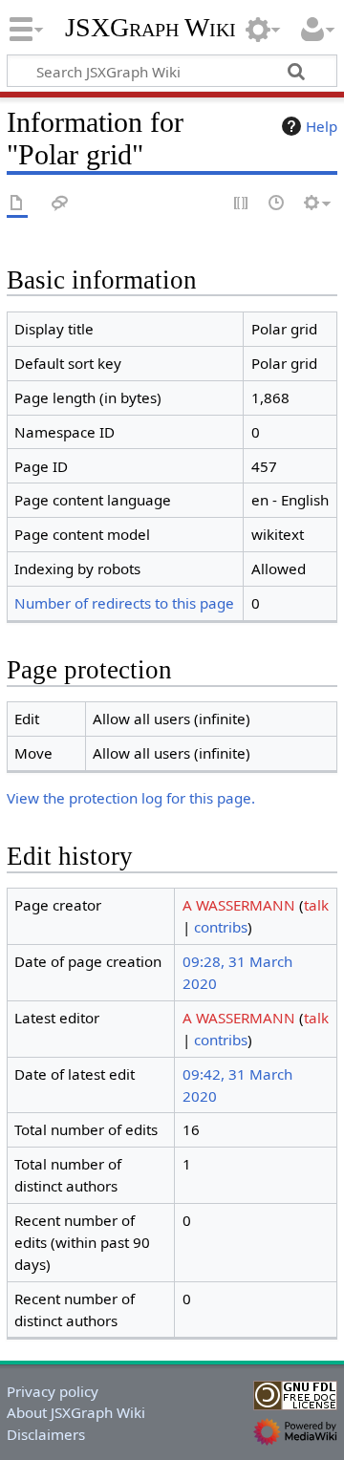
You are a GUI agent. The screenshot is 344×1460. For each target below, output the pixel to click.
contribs (220, 926)
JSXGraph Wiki (150, 27)
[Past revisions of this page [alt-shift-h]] (277, 204)
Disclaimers (46, 1434)
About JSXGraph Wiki (76, 1412)
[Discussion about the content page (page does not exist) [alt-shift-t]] (60, 204)
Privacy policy (52, 1391)
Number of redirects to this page (124, 602)
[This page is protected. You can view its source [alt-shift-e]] (241, 204)
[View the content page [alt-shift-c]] (17, 204)
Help (321, 126)
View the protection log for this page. (131, 797)
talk (316, 904)
